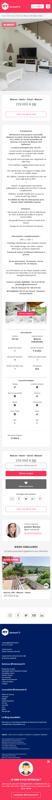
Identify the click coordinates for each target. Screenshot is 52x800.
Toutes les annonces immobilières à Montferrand (15, 749)
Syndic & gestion (8, 700)
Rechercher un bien (8, 669)
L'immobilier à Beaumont (9, 746)
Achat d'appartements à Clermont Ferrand (14, 739)
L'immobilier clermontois (9, 756)
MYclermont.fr (11, 632)
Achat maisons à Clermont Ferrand (11, 741)
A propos (5, 696)
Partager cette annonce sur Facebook (19, 498)
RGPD (4, 709)
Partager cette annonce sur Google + (33, 498)
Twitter (26, 615)
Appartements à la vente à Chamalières (13, 742)
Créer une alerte (7, 681)
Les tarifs (5, 705)
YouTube (34, 615)
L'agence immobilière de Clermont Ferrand (14, 754)
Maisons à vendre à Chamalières (11, 757)
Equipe (4, 698)
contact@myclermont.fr (10, 642)
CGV (3, 707)
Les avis (4, 703)
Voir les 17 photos (26, 313)
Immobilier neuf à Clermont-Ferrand (14, 671)
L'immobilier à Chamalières (9, 747)
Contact (4, 683)
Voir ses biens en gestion (32, 533)
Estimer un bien (7, 675)
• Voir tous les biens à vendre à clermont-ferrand (24, 734)
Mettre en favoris (26, 486)
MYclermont (11, 6)
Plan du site (6, 711)
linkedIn (42, 615)
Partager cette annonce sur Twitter (26, 498)
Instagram (10, 615)
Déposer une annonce (9, 679)
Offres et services (8, 694)
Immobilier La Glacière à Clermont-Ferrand (14, 744)
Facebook (18, 615)
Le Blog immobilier (11, 717)
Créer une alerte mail (26, 114)
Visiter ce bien (26, 473)
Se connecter (37, 6)
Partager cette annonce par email (12, 498)
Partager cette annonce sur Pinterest (40, 498)
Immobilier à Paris (8, 673)
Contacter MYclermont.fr (26, 465)
